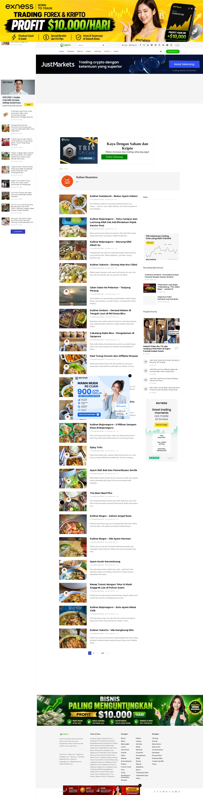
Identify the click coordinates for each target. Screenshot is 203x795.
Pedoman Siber (157, 758)
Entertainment (126, 761)
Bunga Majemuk (107, 769)
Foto (123, 770)
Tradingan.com (64, 757)
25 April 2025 (109, 199)
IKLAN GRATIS (172, 51)
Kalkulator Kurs (112, 767)
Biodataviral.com (75, 761)
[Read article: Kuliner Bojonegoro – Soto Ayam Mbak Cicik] (73, 615)
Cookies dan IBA (158, 761)
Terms (154, 764)
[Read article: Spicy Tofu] (73, 456)
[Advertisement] (18, 64)
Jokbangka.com (64, 761)
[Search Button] (104, 45)
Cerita (123, 747)
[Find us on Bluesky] (152, 45)
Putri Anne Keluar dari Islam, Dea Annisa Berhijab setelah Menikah (21, 194)
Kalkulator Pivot (110, 762)
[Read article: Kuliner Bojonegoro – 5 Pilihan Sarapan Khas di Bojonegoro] (73, 433)
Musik (138, 747)
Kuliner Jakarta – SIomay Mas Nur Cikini (113, 264)
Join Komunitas (157, 750)
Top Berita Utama (105, 757)
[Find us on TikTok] (171, 45)
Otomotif (139, 752)
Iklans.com (71, 754)
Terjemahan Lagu (142, 775)
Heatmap (107, 750)
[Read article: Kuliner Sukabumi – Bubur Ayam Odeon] (73, 204)
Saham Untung (99, 745)
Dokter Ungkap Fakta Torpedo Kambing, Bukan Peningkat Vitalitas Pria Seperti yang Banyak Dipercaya (22, 156)
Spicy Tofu (96, 447)
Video (138, 778)
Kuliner (138, 738)
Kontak (154, 741)
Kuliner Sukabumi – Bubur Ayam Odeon (114, 196)
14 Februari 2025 (111, 359)
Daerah (123, 752)
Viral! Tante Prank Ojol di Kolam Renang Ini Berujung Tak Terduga (165, 361)
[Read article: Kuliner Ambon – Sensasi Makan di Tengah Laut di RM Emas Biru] (73, 319)
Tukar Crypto (94, 774)
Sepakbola (139, 767)
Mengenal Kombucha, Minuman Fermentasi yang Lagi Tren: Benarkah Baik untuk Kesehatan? (22, 128)
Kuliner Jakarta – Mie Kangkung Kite (112, 630)
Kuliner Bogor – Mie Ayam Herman (110, 538)
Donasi (102, 771)
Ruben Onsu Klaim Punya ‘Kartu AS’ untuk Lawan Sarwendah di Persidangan (21, 182)
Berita (80, 51)
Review (138, 761)
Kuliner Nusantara (98, 199)
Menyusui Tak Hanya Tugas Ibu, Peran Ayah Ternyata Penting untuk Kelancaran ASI (22, 220)
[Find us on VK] (163, 45)
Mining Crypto (105, 774)
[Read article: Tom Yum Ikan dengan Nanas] (73, 387)
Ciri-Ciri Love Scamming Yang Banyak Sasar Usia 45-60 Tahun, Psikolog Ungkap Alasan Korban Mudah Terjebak (22, 207)
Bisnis (88, 51)
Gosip (123, 772)
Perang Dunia (140, 755)
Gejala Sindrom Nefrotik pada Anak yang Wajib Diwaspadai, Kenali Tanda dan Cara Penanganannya (22, 170)
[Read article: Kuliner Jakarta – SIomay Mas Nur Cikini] (73, 273)
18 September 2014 (163, 301)
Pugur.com (79, 754)
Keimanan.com (64, 759)
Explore (97, 51)
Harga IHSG (108, 743)
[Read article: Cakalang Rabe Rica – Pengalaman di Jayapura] (73, 341)
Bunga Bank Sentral (96, 743)
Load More (18, 231)
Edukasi (124, 758)
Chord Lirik (125, 750)
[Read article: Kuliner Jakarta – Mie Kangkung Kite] (73, 638)
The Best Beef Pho (101, 493)
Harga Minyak (103, 748)
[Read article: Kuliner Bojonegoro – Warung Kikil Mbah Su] (73, 250)
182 (102, 653)
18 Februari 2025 (111, 339)
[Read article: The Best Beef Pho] (73, 501)
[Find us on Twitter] (144, 45)
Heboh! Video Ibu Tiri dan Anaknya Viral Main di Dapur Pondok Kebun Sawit (157, 348)
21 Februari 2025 (111, 294)
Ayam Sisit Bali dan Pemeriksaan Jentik (113, 470)
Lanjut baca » (73, 746)
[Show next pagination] (107, 653)
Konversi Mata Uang (111, 760)
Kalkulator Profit (95, 764)
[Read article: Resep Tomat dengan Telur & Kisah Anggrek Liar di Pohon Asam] (73, 593)
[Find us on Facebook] (140, 45)
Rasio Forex (111, 755)
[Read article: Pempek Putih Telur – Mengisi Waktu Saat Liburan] (73, 410)
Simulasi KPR (94, 771)
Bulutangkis (125, 744)
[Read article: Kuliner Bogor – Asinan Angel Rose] (73, 524)
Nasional (139, 750)
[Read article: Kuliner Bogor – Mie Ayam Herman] (73, 547)
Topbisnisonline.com (66, 764)
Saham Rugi (109, 745)
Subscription (156, 744)
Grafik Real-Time (104, 753)
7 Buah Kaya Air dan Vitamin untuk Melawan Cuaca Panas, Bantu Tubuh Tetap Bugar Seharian (22, 142)
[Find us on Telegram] (167, 45)
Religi (138, 758)
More (116, 51)
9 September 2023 (151, 279)
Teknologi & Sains (142, 772)
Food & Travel (126, 767)
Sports (107, 51)
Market (98, 776)
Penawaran (111, 776)
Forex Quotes (101, 755)
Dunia (123, 755)
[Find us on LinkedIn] (148, 45)
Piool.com (73, 757)
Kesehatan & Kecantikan (125, 776)
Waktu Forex (94, 757)
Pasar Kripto (99, 760)
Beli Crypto (109, 771)
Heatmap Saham (95, 738)
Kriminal (124, 780)
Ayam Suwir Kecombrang (105, 561)
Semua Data (99, 750)
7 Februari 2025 (110, 431)
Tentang (155, 738)
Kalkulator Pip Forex (108, 764)
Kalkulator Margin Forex (98, 767)
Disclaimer (156, 752)
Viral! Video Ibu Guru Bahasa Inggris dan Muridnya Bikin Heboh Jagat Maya (164, 370)
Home (61, 51)
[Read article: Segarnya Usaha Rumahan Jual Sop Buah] (149, 300)
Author (66, 169)
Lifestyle (139, 744)
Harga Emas (94, 748)
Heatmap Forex (107, 738)
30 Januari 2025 (110, 565)
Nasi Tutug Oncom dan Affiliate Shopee (114, 356)
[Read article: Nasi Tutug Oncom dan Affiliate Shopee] (73, 364)
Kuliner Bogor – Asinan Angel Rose (110, 516)
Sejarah (138, 764)
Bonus (104, 776)
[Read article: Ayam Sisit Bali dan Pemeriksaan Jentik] (73, 478)
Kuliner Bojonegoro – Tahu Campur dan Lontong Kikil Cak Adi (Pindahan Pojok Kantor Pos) (113, 222)
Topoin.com (63, 754)
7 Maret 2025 (110, 248)
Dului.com (73, 759)
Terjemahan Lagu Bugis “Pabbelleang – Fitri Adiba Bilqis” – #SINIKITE (169, 287)
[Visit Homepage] (65, 45)
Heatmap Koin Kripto (107, 741)
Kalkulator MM (96, 769)
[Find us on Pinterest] (155, 45)
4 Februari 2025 (110, 473)
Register (133, 45)
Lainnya (138, 741)
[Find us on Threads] (159, 45)
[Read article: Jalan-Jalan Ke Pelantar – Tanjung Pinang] (73, 296)
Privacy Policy (157, 755)
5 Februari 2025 (110, 450)
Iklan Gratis (156, 747)
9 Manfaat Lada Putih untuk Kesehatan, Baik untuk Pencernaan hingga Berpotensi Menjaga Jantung (22, 114)
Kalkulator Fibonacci (97, 762)
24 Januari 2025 (110, 591)
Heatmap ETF (94, 741)
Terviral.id (81, 757)
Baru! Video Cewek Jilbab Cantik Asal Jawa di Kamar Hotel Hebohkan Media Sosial (165, 389)
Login (125, 45)
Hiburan (70, 51)
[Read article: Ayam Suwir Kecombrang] (73, 570)
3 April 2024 (161, 292)
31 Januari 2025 (110, 496)
